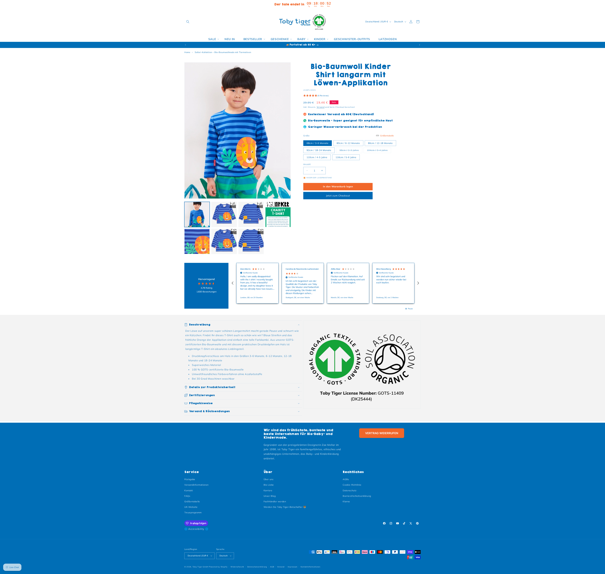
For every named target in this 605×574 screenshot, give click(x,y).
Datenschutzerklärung (257, 567)
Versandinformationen (196, 484)
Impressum (292, 567)
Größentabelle (192, 501)
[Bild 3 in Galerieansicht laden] (251, 214)
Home (187, 52)
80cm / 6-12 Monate (348, 143)
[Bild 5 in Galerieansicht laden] (197, 241)
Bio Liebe (269, 484)
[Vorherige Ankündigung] (185, 45)
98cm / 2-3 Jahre (351, 150)
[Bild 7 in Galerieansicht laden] (251, 241)
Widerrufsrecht (237, 567)
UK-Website (191, 507)
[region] (325, 283)
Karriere (268, 490)
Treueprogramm (193, 512)
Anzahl (307, 164)
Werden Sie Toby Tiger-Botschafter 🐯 (285, 507)
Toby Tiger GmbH (201, 567)
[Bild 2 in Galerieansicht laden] (224, 214)
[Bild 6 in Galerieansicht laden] (224, 241)
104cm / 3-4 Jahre (379, 150)
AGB (272, 567)
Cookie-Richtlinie (352, 484)
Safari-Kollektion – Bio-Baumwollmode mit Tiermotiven (223, 52)
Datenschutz (350, 490)
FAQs (187, 496)
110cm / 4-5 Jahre (317, 157)
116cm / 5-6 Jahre (346, 157)
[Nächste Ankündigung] (419, 45)
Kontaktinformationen (310, 567)
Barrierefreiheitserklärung (357, 496)
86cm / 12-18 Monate (380, 143)
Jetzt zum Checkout (338, 195)
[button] (187, 21)
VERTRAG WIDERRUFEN (381, 433)
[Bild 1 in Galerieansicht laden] (197, 214)
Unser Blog (270, 496)
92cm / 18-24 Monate (319, 150)
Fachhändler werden (275, 501)
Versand (321, 107)
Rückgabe (189, 479)
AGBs (346, 479)
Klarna (346, 501)
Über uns (269, 479)
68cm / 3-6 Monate (317, 143)
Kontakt (188, 490)
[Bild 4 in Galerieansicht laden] (278, 214)
